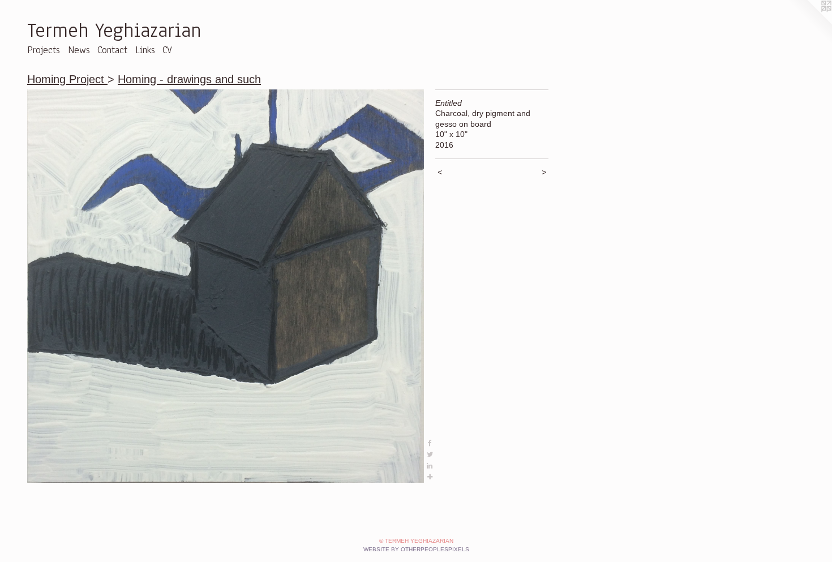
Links (145, 50)
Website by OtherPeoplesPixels (416, 549)
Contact (112, 50)
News (79, 50)
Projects (43, 50)
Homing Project (67, 79)
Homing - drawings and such (189, 79)
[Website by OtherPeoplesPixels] (809, 22)
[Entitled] (225, 286)
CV (167, 50)
